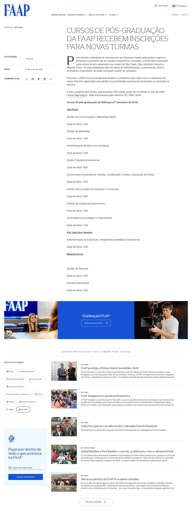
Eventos (184, 15)
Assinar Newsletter (25, 477)
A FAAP (112, 15)
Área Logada (163, 6)
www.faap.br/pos (77, 95)
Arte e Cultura (96, 15)
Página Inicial (58, 15)
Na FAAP (19, 27)
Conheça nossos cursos (93, 323)
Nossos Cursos (76, 15)
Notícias (175, 15)
